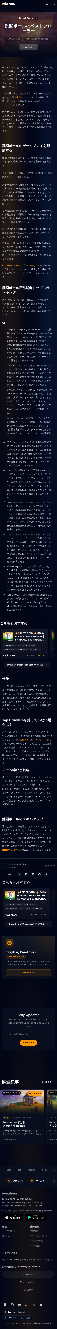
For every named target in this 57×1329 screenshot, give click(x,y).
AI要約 (28, 47)
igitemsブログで (10, 849)
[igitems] (8, 4)
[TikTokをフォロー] (26, 1304)
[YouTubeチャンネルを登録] (41, 1304)
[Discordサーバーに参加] (19, 1304)
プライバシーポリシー (40, 1236)
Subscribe (28, 1042)
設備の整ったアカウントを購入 (35, 739)
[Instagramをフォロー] (12, 1304)
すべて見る (46, 1082)
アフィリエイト (9, 1231)
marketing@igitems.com (41, 1211)
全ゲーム (6, 1236)
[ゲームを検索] (47, 4)
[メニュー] (53, 4)
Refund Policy (36, 1241)
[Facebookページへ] (5, 1304)
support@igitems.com (29, 1266)
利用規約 (34, 1231)
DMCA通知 (35, 1245)
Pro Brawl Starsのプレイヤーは (19, 265)
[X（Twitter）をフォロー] (34, 1304)
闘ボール (19, 97)
